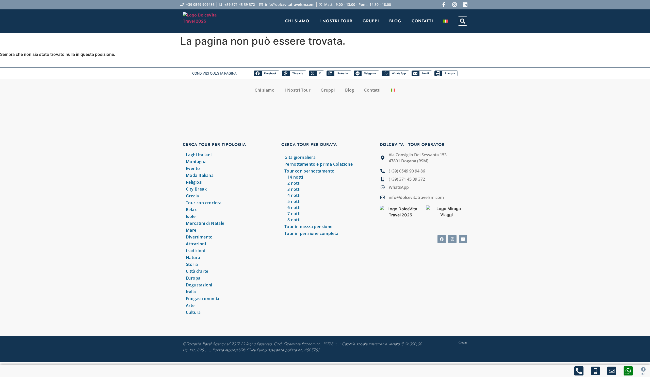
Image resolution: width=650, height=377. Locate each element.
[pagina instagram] (454, 4)
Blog (395, 21)
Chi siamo (297, 21)
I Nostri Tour (335, 21)
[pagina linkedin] (465, 4)
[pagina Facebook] (441, 239)
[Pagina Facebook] (443, 4)
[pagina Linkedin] (463, 239)
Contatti (422, 21)
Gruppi (371, 21)
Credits (463, 342)
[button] (462, 21)
